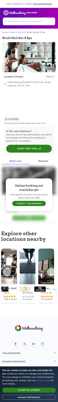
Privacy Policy (43, 380)
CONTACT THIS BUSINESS (29, 203)
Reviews (43, 161)
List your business (42, 3)
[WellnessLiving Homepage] (29, 328)
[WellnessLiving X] (24, 344)
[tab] (15, 161)
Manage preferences (29, 397)
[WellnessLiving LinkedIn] (33, 344)
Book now (15, 161)
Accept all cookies (29, 390)
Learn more (41, 123)
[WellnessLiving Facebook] (15, 344)
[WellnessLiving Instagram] (42, 344)
